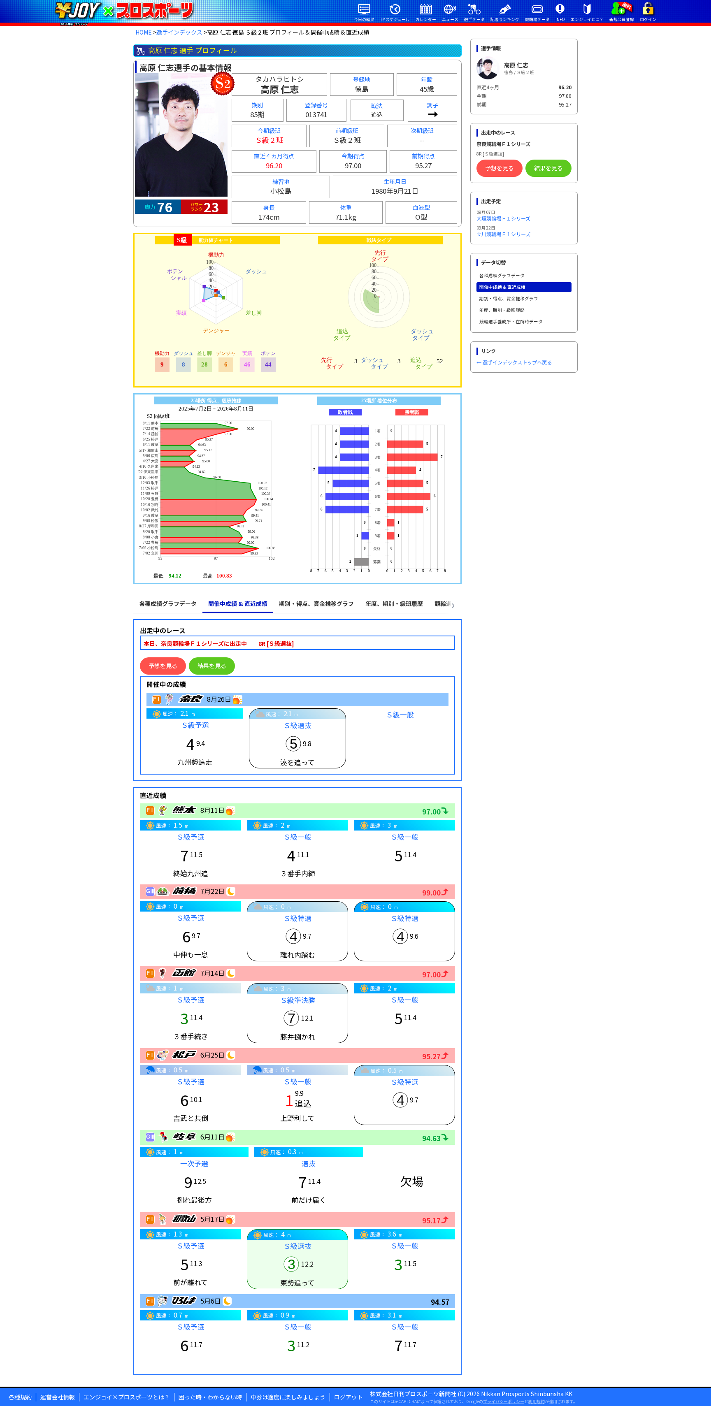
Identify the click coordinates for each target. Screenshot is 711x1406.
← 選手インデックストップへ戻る (514, 362)
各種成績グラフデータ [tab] (168, 603)
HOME (143, 32)
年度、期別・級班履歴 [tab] (394, 603)
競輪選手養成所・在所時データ (511, 321)
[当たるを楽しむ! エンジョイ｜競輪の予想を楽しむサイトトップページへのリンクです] (124, 10)
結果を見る (212, 665)
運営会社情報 (57, 1397)
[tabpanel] (297, 997)
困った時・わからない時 (210, 1397)
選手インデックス (179, 32)
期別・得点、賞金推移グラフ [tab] (316, 603)
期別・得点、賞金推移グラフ (508, 298)
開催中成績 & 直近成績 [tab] (237, 603)
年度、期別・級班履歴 (502, 310)
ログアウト (348, 1397)
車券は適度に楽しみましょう (288, 1397)
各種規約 (20, 1397)
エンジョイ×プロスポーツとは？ (127, 1397)
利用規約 (536, 1401)
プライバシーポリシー (503, 1401)
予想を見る (163, 665)
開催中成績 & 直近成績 (502, 287)
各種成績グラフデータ (502, 275)
